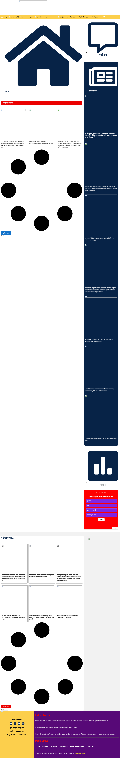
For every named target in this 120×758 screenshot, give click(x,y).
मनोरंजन (54, 17)
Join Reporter (71, 17)
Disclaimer (53, 746)
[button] (104, 17)
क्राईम (62, 17)
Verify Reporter (83, 17)
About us (45, 746)
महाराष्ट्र (31, 17)
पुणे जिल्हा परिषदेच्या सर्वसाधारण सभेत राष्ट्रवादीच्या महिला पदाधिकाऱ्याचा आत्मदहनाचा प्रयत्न (13, 617)
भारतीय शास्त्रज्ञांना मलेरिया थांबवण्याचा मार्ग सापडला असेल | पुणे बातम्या (67, 616)
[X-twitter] (15, 723)
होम (7, 17)
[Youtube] (19, 723)
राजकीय (39, 17)
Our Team (95, 17)
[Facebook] (11, 723)
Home (38, 746)
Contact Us (90, 746)
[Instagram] (23, 723)
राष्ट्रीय (24, 17)
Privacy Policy (63, 746)
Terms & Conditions (77, 746)
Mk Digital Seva (80, 753)
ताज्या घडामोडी (15, 17)
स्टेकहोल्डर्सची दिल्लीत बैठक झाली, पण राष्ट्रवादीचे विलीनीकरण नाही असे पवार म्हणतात (41, 142)
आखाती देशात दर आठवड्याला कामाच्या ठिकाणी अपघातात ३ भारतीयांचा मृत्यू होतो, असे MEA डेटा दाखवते (41, 617)
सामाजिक (47, 17)
